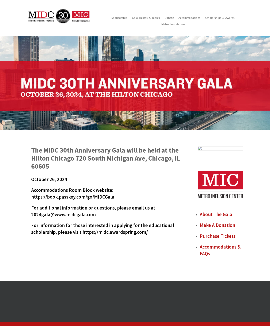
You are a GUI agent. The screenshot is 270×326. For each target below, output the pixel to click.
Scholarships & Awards (220, 18)
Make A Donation (217, 225)
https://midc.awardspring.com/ (115, 232)
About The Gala (216, 214)
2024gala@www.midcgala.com (63, 214)
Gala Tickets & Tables (146, 18)
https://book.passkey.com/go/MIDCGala (73, 197)
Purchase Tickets (218, 236)
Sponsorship (119, 18)
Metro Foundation (173, 24)
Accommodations (189, 18)
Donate (169, 18)
